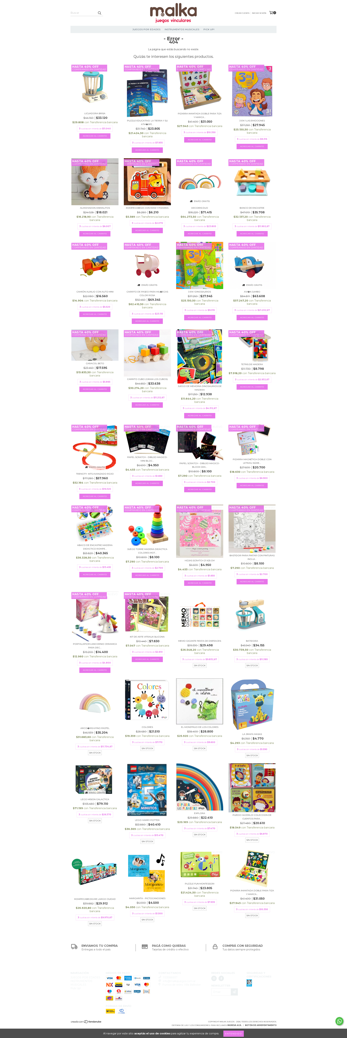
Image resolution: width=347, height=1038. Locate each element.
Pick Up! (209, 29)
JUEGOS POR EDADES (146, 29)
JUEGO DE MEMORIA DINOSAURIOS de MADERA (200, 388)
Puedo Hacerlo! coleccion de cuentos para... (252, 817)
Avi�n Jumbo (252, 291)
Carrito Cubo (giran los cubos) (147, 379)
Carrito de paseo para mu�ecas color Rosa (147, 293)
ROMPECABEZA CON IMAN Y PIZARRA (147, 207)
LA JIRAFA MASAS (252, 734)
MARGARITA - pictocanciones (147, 898)
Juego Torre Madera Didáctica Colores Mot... (147, 551)
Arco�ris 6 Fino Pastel (95, 728)
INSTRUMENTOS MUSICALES (182, 29)
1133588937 (170, 977)
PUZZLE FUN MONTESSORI (199, 883)
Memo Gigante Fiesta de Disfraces (199, 640)
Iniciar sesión (259, 13)
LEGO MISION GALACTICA (95, 799)
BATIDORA (252, 640)
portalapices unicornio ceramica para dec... (95, 646)
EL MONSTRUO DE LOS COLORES (199, 727)
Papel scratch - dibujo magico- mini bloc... (147, 459)
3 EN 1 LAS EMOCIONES (252, 120)
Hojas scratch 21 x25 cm (200, 560)
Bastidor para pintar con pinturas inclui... (252, 557)
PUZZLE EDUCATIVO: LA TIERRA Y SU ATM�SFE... (147, 122)
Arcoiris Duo (199, 207)
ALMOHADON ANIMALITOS (95, 207)
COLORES (147, 727)
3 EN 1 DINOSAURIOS (199, 291)
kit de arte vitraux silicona (147, 636)
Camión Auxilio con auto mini (94, 291)
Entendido (233, 1033)
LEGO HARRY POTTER (147, 820)
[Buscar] (99, 13)
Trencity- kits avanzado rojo (95, 473)
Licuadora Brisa (94, 113)
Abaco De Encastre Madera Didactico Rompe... (95, 547)
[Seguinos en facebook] (221, 978)
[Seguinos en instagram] (214, 978)
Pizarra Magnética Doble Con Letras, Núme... (252, 461)
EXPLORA (199, 813)
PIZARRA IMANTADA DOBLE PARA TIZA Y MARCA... (200, 115)
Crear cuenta (242, 13)
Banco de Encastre (252, 207)
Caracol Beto (95, 363)
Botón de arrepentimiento (261, 1025)
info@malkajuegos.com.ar (179, 981)
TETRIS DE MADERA (252, 364)
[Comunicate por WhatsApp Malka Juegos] (339, 1021)
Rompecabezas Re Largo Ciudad (95, 899)
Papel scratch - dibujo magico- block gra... (199, 465)
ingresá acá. (234, 1025)
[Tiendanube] (86, 1023)
